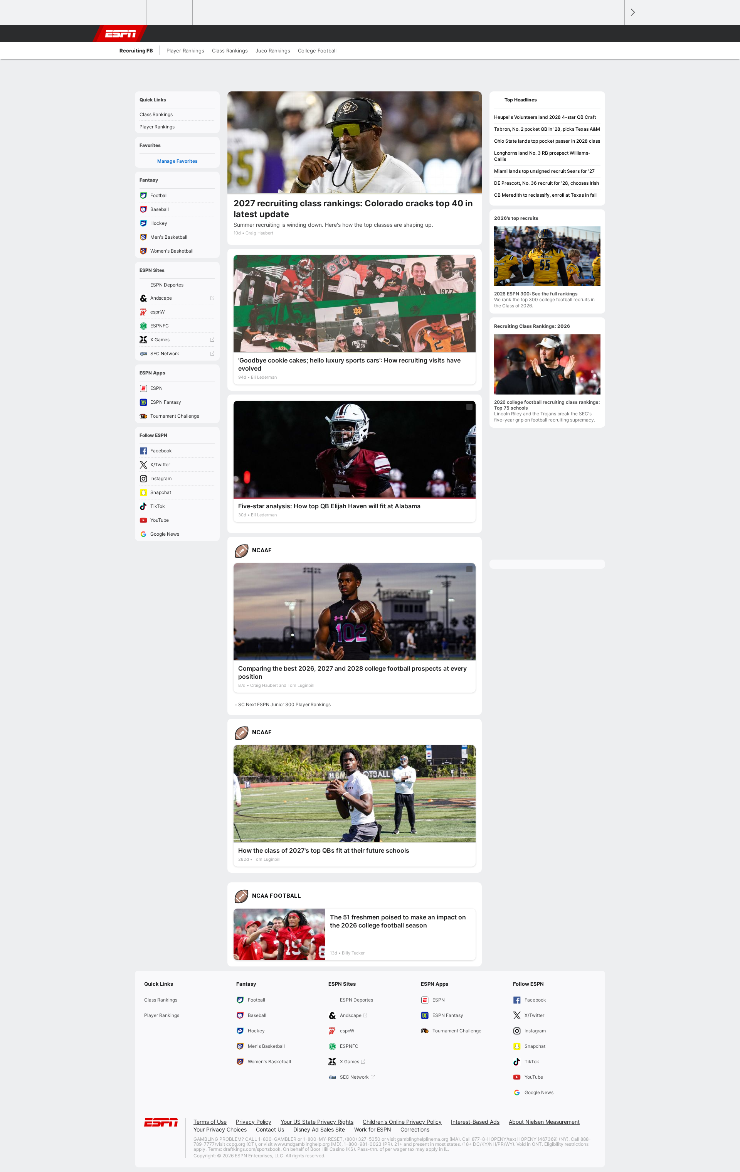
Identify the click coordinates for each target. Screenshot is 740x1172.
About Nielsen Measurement (544, 1121)
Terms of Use (210, 1121)
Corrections (414, 1129)
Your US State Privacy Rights (317, 1121)
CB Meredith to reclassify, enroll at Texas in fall (545, 195)
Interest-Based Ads (475, 1121)
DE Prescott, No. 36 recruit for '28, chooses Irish (546, 183)
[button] (615, 33)
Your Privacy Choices (220, 1129)
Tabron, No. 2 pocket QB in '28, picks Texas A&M (547, 129)
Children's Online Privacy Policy (402, 1121)
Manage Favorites (177, 161)
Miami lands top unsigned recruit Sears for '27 (544, 171)
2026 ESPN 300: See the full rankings (536, 294)
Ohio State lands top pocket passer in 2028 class (547, 141)
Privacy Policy (253, 1121)
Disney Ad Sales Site (319, 1129)
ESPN (120, 33)
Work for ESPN (372, 1129)
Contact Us (270, 1129)
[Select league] (123, 13)
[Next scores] (632, 12)
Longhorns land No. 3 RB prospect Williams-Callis (542, 156)
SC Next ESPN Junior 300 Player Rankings (284, 704)
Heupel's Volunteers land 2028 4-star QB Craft (545, 117)
